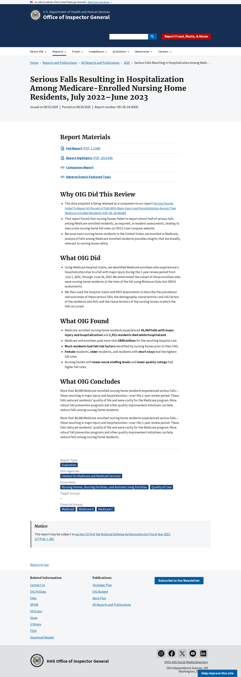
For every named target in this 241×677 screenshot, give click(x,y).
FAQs (33, 598)
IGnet (34, 618)
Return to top (39, 565)
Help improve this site (217, 673)
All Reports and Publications (111, 605)
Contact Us (37, 585)
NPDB (34, 605)
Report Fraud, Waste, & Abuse (186, 36)
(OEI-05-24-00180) (120, 208)
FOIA (33, 631)
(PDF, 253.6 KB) (89, 158)
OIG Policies (38, 592)
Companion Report (80, 167)
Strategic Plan (102, 585)
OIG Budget (100, 592)
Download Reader (42, 637)
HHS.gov (36, 611)
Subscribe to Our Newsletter (179, 580)
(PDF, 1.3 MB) (83, 148)
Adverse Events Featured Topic (88, 177)
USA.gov (35, 624)
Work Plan (99, 598)
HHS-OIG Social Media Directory (186, 662)
